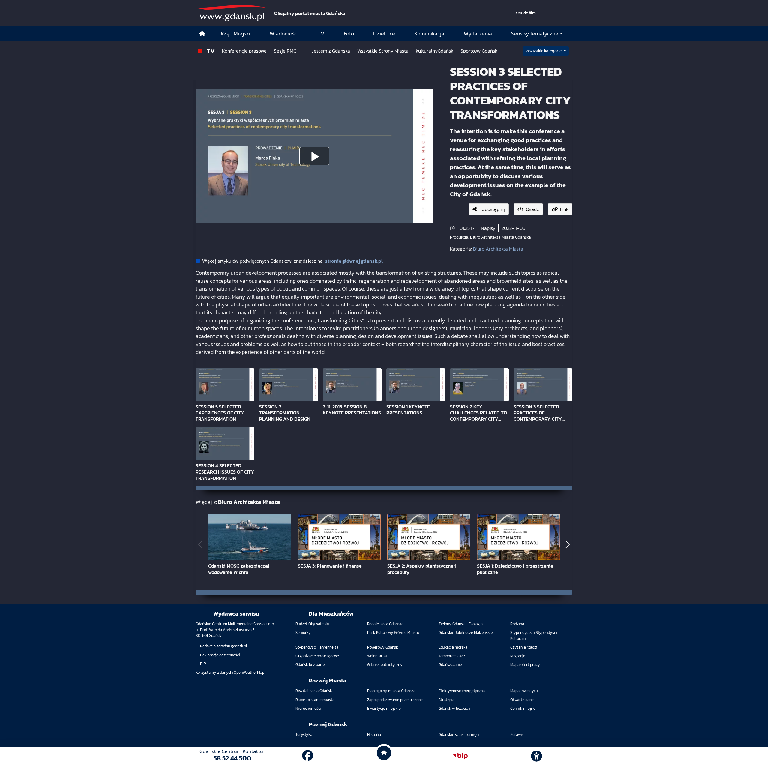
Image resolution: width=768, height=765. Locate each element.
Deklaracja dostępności (220, 655)
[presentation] (200, 545)
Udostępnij (493, 209)
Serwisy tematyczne (534, 34)
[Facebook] (307, 756)
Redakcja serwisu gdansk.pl (223, 646)
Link (564, 209)
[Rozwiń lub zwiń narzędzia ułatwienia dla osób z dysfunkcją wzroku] (537, 756)
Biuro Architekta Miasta (498, 248)
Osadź (532, 209)
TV (211, 50)
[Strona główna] (202, 33)
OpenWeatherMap (249, 672)
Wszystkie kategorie (544, 51)
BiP (203, 664)
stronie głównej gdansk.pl (354, 260)
